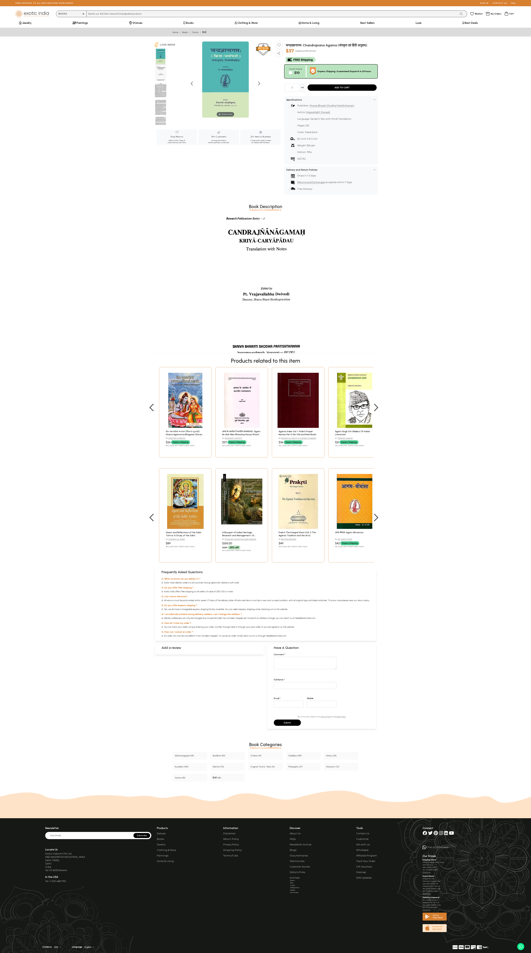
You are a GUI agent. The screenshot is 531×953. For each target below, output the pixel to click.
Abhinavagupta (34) (184, 755)
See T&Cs (182, 142)
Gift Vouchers (364, 866)
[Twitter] (430, 834)
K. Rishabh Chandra (307, 438)
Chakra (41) (255, 755)
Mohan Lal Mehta (289, 438)
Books (185, 32)
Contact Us (362, 833)
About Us (295, 833)
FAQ (513, 3)
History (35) (331, 755)
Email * (277, 698)
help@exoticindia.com (305, 618)
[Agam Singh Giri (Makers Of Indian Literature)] (354, 427)
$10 (297, 73)
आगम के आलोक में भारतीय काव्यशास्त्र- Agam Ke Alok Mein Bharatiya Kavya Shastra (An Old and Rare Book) (241, 434)
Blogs (293, 850)
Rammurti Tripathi (233, 438)
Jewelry (161, 844)
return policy (363, 600)
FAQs (293, 839)
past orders (256, 627)
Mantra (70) (218, 766)
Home (175, 32)
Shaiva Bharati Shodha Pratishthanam (332, 105)
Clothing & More (166, 850)
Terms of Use (326, 717)
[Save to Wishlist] (279, 46)
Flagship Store (429, 860)
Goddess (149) (295, 755)
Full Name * (279, 679)
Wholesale (362, 850)
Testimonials (297, 861)
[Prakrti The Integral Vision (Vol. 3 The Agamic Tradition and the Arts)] (298, 528)
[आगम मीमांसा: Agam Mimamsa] (354, 528)
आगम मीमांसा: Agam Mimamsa (349, 532)
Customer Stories (300, 866)
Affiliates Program (366, 855)
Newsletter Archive (300, 844)
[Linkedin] (446, 834)
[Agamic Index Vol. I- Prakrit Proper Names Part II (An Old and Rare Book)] (298, 427)
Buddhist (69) (219, 755)
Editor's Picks (297, 872)
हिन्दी (204, 32)
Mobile (310, 698)
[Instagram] (441, 834)
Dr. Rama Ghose (345, 539)
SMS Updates (364, 877)
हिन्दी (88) (217, 777)
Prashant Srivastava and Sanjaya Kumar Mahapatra (239, 540)
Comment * (280, 654)
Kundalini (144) (181, 766)
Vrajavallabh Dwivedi (318, 112)
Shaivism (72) (332, 766)
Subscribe (142, 835)
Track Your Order (365, 861)
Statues (161, 833)
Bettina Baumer (288, 539)
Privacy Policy (340, 717)
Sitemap (361, 872)
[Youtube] (451, 834)
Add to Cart (342, 87)
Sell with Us (363, 844)
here (233, 627)
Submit (287, 722)
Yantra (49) (180, 777)
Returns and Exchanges (311, 182)
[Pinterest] (436, 834)
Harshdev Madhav (176, 438)
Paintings (162, 855)
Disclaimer (229, 833)
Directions (426, 872)
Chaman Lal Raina (176, 539)
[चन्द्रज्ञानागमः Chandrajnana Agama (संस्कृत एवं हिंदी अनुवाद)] (160, 57)
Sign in (484, 3)
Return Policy (231, 839)
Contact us (500, 3)
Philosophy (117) (295, 766)
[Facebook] (425, 834)
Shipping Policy (232, 850)
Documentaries (299, 855)
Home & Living (165, 861)
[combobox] (272, 14)
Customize (362, 839)
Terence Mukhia (345, 438)
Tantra (195, 32)
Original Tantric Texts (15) (262, 766)
